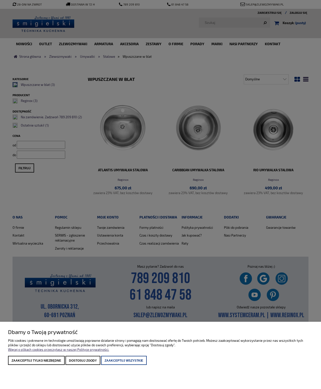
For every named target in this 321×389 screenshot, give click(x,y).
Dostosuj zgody (83, 360)
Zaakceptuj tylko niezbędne (36, 360)
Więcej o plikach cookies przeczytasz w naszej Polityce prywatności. (58, 350)
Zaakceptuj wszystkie (124, 360)
